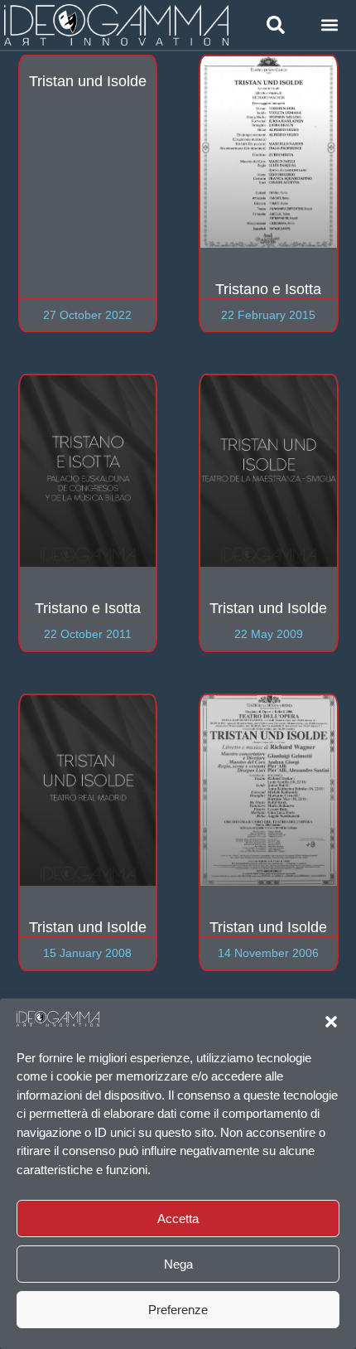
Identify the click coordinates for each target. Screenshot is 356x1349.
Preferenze (178, 1310)
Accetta (178, 1218)
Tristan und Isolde (88, 81)
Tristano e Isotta (268, 289)
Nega (178, 1264)
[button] (331, 1021)
